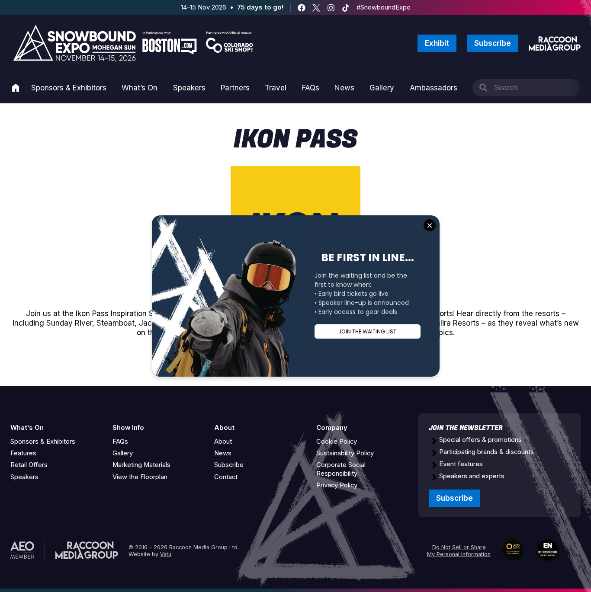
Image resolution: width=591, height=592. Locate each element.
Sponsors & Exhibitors (68, 87)
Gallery (381, 87)
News (344, 87)
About (223, 441)
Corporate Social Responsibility (341, 469)
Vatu (165, 554)
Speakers (189, 87)
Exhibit (437, 43)
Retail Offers (29, 465)
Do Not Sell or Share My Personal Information (459, 551)
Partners (235, 87)
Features (23, 453)
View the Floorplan (139, 477)
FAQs (310, 87)
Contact (226, 477)
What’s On (139, 87)
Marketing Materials (141, 465)
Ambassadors (433, 87)
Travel (275, 87)
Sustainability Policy (345, 453)
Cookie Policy (336, 441)
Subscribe (492, 43)
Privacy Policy (336, 485)
